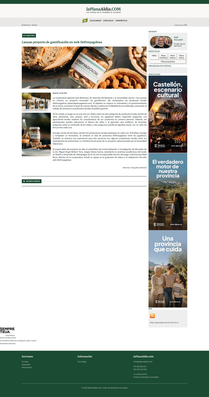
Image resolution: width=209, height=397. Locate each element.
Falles (154, 55)
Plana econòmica (168, 61)
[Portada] (85, 20)
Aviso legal (82, 361)
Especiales (108, 20)
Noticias (34, 25)
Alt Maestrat (26, 25)
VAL (185, 25)
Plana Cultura (172, 56)
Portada (25, 361)
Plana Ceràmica (163, 56)
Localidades (95, 20)
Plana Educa (181, 56)
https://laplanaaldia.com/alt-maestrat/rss (164, 322)
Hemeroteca (121, 20)
